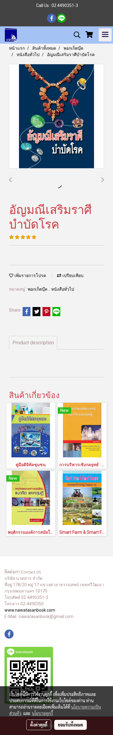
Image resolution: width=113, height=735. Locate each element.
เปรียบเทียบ (72, 275)
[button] (75, 35)
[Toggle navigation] (105, 35)
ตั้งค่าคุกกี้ (38, 724)
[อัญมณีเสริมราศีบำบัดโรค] (56, 116)
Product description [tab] (33, 343)
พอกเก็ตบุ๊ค (38, 289)
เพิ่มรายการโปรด (29, 275)
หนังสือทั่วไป (62, 289)
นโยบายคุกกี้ (42, 713)
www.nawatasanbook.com (30, 610)
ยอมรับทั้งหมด (70, 724)
